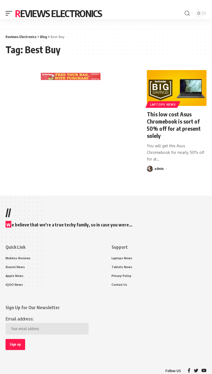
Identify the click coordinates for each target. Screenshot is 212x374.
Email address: (20, 319)
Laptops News (163, 104)
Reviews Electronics (58, 13)
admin (159, 168)
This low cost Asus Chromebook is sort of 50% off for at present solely (174, 125)
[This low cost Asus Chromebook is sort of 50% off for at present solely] (176, 88)
